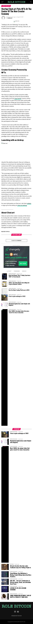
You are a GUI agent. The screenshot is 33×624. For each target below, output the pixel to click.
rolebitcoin (9, 18)
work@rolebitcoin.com (16, 615)
